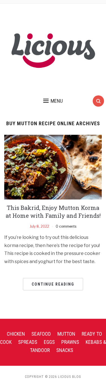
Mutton (66, 334)
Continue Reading (53, 284)
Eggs (49, 342)
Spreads (27, 342)
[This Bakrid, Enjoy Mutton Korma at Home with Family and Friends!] (53, 166)
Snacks (64, 350)
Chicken (16, 334)
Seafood (41, 334)
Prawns (70, 342)
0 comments (66, 226)
